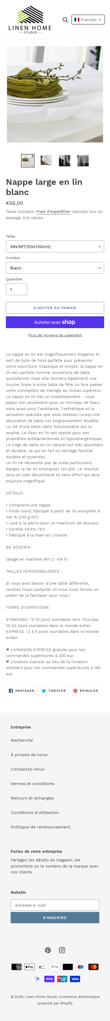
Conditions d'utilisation (35, 812)
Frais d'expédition (53, 211)
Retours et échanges (32, 798)
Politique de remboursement (40, 826)
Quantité (14, 279)
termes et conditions (32, 783)
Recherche (22, 740)
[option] (28, 161)
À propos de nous (29, 754)
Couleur (13, 258)
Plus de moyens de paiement (55, 335)
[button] (88, 19)
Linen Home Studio (41, 997)
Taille (10, 236)
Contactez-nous (27, 769)
